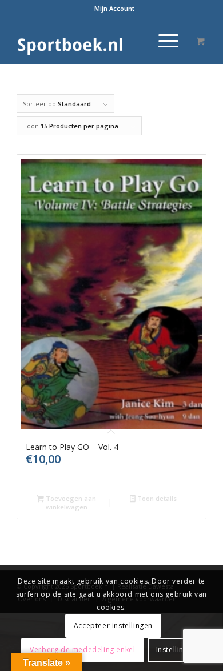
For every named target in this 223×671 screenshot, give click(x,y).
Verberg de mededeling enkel (82, 649)
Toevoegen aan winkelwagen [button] (70, 502)
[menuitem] (114, 8)
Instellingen (176, 649)
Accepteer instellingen (113, 625)
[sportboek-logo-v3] (92, 40)
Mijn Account (114, 8)
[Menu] (162, 40)
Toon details (156, 498)
